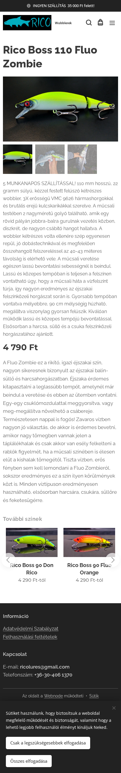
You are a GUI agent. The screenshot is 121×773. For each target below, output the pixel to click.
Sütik (94, 696)
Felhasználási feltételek (30, 637)
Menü (112, 23)
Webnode (53, 696)
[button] (88, 22)
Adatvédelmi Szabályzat (30, 628)
